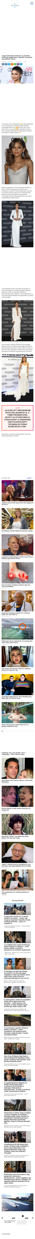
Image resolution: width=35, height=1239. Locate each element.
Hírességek (18, 61)
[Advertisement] (17, 32)
